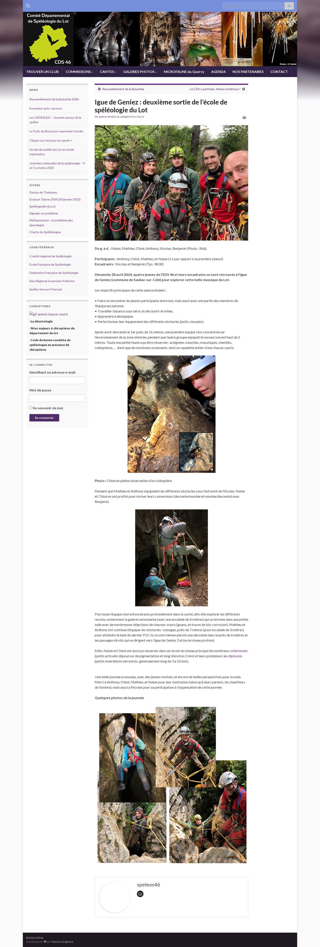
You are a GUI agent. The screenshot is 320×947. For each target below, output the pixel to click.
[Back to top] (310, 937)
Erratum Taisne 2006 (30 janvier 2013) (55, 199)
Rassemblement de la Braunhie (123, 89)
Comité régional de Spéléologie (50, 256)
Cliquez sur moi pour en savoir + (50, 140)
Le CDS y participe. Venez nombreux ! (215, 89)
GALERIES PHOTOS (139, 71)
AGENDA (218, 71)
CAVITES (107, 71)
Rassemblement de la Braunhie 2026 (54, 99)
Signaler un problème (43, 213)
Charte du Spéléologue (45, 232)
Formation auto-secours (45, 108)
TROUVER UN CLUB (42, 71)
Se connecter (44, 418)
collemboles (238, 651)
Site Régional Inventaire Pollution (52, 281)
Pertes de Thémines (43, 192)
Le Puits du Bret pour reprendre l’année (56, 131)
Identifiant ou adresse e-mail (52, 372)
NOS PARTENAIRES (248, 71)
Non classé (137, 116)
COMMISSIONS (78, 71)
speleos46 (104, 116)
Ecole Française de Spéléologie (50, 264)
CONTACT (279, 71)
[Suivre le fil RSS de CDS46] (28, 5)
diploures (235, 656)
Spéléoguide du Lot (42, 206)
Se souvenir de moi (48, 408)
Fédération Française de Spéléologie (53, 273)
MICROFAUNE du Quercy (184, 71)
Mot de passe (40, 390)
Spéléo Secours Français (45, 289)
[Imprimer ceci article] (244, 117)
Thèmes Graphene (62, 941)
